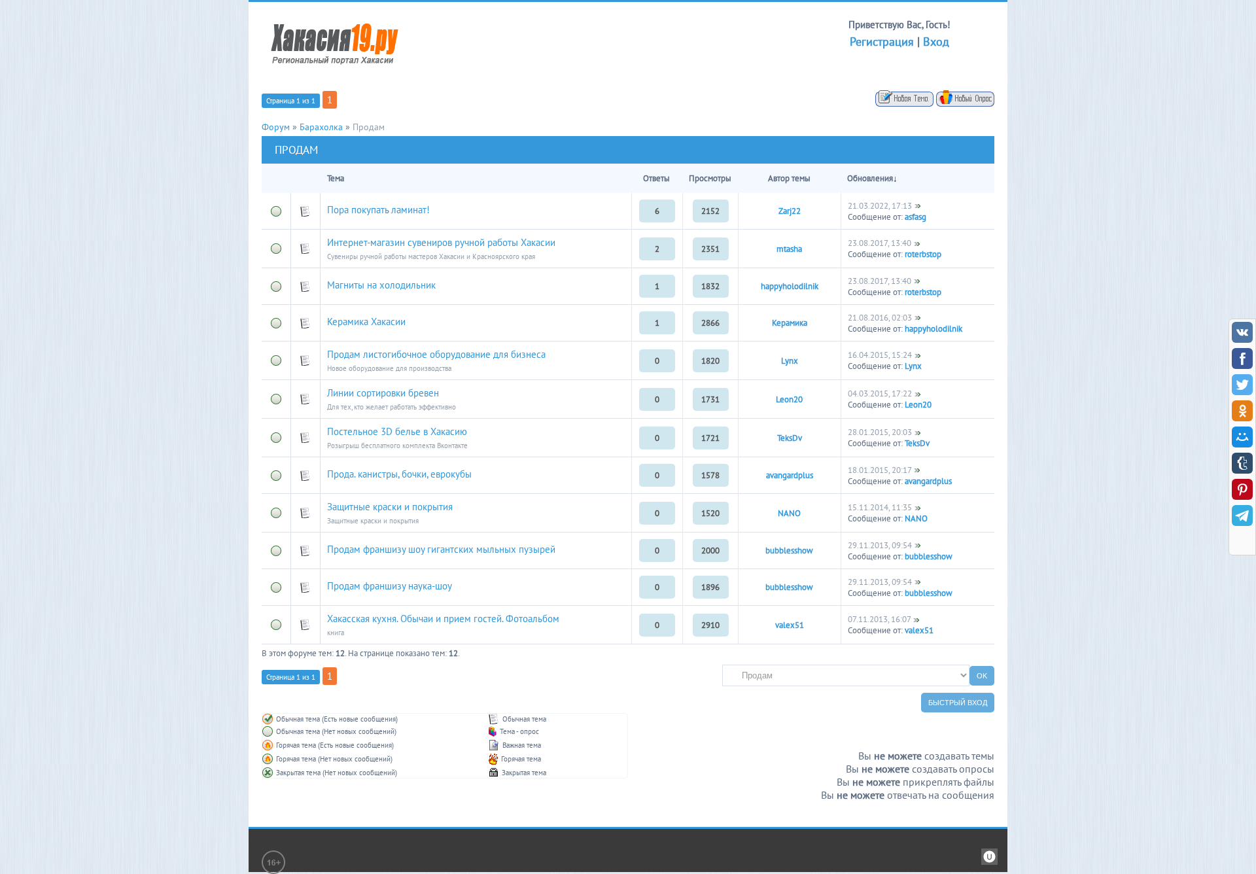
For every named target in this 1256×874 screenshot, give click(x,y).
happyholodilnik (789, 286)
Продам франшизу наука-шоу (389, 586)
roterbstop (923, 254)
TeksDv (789, 438)
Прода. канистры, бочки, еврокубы (399, 474)
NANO (789, 513)
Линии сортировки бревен (383, 393)
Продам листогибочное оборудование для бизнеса (436, 354)
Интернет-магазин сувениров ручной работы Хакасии (441, 242)
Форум (276, 127)
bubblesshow (789, 550)
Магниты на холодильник (381, 285)
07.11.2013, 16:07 (879, 619)
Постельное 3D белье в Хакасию (397, 431)
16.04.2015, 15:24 (880, 354)
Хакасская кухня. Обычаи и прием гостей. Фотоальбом (443, 618)
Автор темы (789, 178)
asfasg (915, 216)
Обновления (870, 178)
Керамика (789, 322)
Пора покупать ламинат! (378, 209)
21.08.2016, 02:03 (880, 317)
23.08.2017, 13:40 (879, 243)
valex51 (789, 625)
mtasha (789, 248)
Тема (335, 178)
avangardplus (789, 475)
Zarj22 (789, 211)
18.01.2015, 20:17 (879, 470)
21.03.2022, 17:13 (880, 205)
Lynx (789, 360)
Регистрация (882, 41)
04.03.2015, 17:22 (880, 393)
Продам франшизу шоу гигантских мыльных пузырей (441, 549)
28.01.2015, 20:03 (880, 432)
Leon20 (789, 399)
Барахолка (321, 127)
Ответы (656, 178)
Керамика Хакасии (366, 321)
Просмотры (710, 178)
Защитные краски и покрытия (390, 506)
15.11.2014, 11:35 (880, 507)
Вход (936, 41)
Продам (369, 127)
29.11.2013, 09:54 (880, 545)
